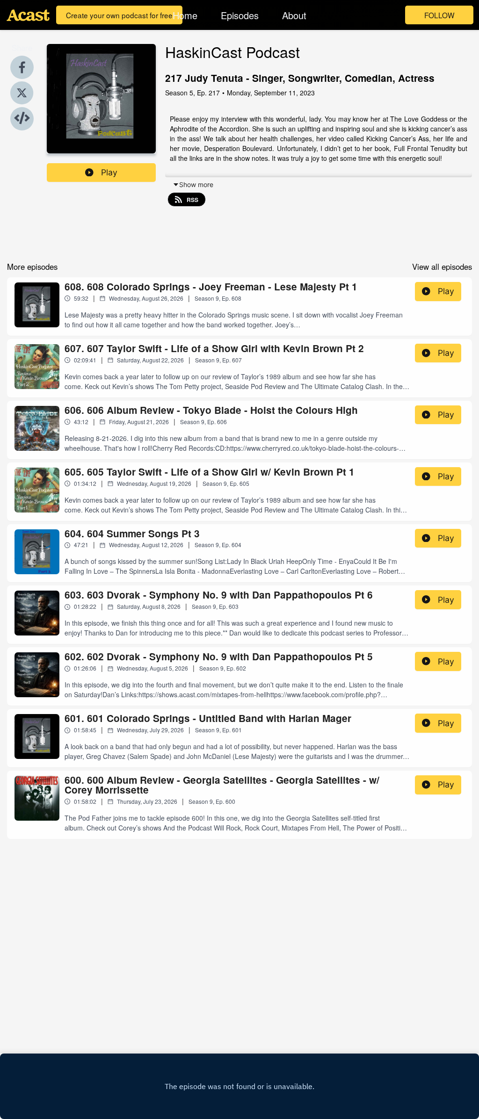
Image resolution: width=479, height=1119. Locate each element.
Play (109, 172)
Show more (196, 184)
